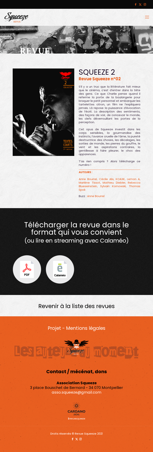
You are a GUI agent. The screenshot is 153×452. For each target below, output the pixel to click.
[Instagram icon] (144, 4)
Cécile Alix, (106, 179)
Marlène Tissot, (90, 183)
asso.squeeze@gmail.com (76, 392)
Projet (54, 328)
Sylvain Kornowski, (113, 186)
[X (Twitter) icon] (140, 4)
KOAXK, (120, 179)
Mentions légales (85, 328)
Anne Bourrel (95, 196)
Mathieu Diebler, (114, 183)
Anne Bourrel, (88, 179)
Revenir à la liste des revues (76, 306)
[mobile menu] (147, 17)
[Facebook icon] (135, 4)
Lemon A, (133, 179)
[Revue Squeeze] (16, 17)
